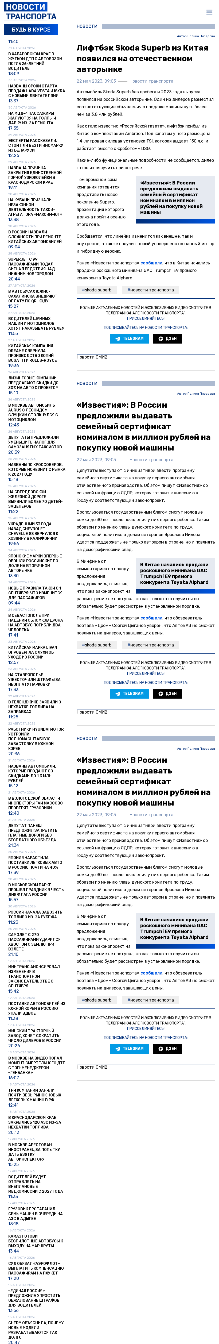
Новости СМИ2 (92, 357)
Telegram (133, 338)
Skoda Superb (98, 289)
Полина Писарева (201, 36)
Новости (87, 26)
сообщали (150, 262)
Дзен (171, 338)
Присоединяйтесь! (146, 318)
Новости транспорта (152, 289)
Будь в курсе (31, 29)
